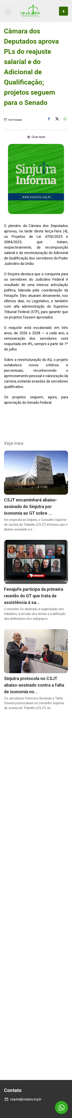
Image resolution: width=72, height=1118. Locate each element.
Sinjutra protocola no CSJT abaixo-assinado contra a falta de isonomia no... (34, 685)
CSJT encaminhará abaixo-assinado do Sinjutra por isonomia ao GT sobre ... (30, 506)
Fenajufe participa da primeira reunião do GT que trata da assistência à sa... (33, 596)
